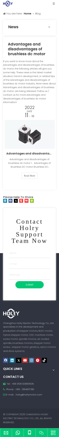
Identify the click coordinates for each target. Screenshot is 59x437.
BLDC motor (45, 330)
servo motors (48, 347)
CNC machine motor (41, 334)
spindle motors (27, 339)
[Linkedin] (5, 201)
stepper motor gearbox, (26, 347)
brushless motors (22, 343)
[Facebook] (10, 201)
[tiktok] (44, 360)
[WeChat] (32, 201)
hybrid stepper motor (15, 334)
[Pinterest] (37, 360)
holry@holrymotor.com (29, 394)
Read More (29, 175)
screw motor (10, 339)
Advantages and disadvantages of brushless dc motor (29, 153)
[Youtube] (25, 360)
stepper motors (28, 330)
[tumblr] (21, 201)
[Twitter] (16, 201)
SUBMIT (30, 284)
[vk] (26, 201)
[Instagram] (31, 360)
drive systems (16, 351)
